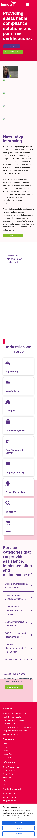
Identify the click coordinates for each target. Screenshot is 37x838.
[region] (18, 821)
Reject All (18, 833)
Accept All (18, 823)
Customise (18, 828)
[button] (27, 4)
